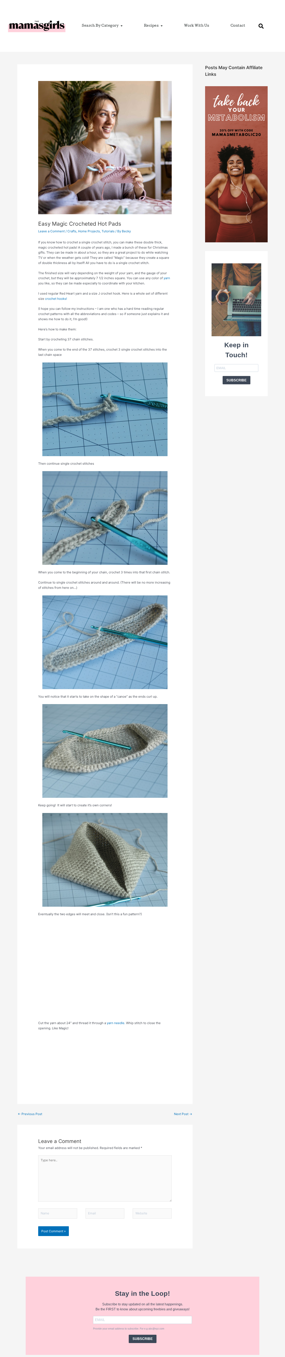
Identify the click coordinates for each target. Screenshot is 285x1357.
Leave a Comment (51, 231)
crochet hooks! (56, 299)
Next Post (183, 1114)
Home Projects (89, 231)
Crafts (71, 231)
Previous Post (30, 1114)
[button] (261, 26)
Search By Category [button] (100, 26)
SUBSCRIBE (236, 380)
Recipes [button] (151, 26)
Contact (238, 26)
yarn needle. (116, 1023)
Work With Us (196, 26)
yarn (167, 278)
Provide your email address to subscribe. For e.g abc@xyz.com (128, 1328)
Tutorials (108, 231)
